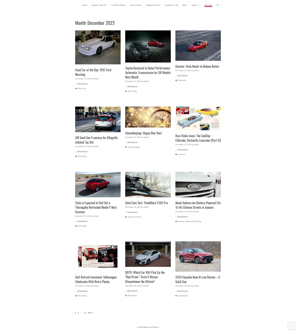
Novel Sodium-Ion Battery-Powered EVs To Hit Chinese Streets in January (198, 205)
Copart (194, 5)
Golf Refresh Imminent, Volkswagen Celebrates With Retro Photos (96, 279)
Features (181, 154)
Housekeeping (134, 147)
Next (91, 312)
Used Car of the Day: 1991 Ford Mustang (93, 72)
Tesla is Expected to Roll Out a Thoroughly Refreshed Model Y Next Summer (96, 207)
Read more (82, 84)
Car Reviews (183, 296)
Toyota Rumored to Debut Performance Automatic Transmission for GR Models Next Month (148, 72)
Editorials (182, 80)
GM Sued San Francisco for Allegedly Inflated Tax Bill (96, 139)
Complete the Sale (153, 5)
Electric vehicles (185, 221)
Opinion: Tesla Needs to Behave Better (197, 66)
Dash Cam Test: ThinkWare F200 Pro (146, 202)
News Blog (132, 91)
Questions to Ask (171, 5)
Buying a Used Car (99, 5)
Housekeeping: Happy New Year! (143, 133)
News (185, 5)
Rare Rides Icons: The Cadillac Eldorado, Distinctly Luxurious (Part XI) (198, 138)
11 (85, 312)
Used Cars (82, 89)
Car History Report (118, 5)
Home (85, 5)
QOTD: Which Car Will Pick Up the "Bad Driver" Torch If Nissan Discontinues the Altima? (145, 277)
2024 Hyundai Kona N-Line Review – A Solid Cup (197, 279)
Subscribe (208, 5)
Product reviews (134, 217)
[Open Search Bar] (217, 5)
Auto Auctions (135, 5)
